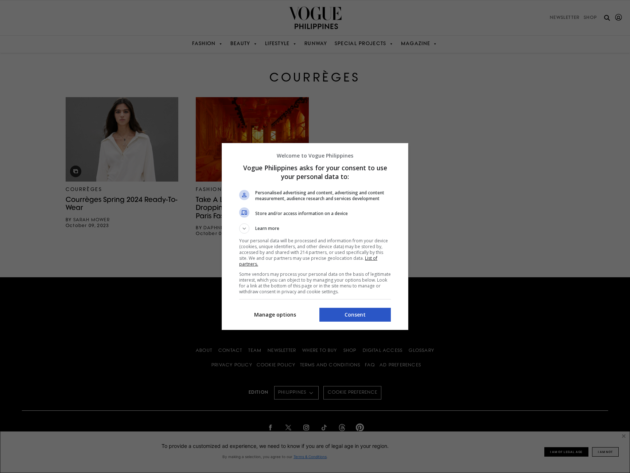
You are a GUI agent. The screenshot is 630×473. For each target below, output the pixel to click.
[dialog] (315, 236)
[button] (315, 228)
